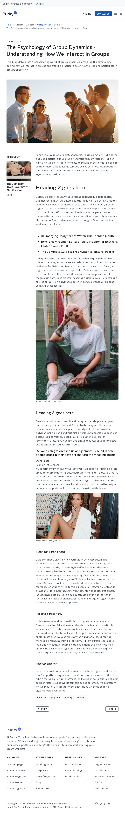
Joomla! (11, 807)
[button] (121, 13)
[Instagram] (100, 803)
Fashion (41, 697)
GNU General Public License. (67, 807)
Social (10, 42)
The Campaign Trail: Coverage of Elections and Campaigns (17, 187)
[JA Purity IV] (10, 13)
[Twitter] (109, 803)
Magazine (55, 697)
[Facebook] (96, 803)
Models (80, 697)
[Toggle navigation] (115, 13)
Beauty (68, 697)
